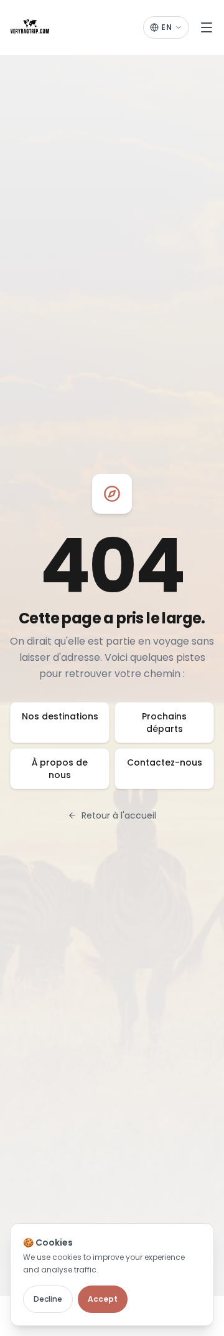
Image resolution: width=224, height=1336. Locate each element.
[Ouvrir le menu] (206, 27)
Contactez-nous (164, 762)
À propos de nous (60, 768)
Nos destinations (60, 716)
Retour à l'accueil (119, 815)
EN (166, 27)
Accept (103, 1299)
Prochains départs (164, 722)
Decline (48, 1299)
